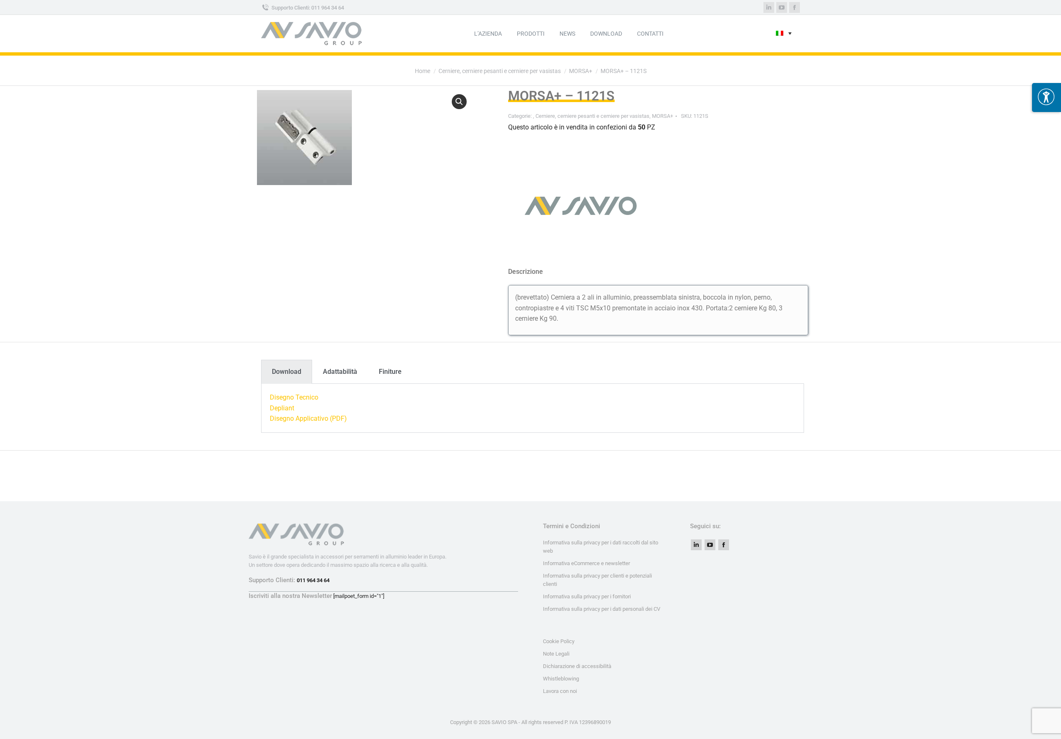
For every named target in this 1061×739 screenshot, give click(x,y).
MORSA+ (662, 116)
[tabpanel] (532, 408)
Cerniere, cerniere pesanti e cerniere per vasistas (592, 116)
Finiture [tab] (390, 372)
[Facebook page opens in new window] (794, 7)
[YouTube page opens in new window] (781, 7)
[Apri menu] (1046, 97)
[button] (459, 101)
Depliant (282, 408)
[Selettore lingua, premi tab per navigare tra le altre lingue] (784, 34)
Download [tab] (286, 372)
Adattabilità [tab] (340, 372)
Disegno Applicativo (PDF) (308, 418)
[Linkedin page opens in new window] (768, 7)
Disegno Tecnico (294, 397)
